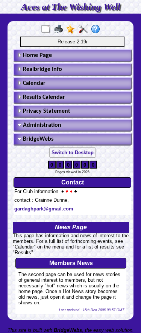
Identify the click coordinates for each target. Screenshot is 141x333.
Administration (41, 125)
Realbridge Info (41, 69)
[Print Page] (60, 29)
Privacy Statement (45, 111)
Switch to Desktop (73, 152)
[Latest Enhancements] (72, 29)
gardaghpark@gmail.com (43, 209)
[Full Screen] (47, 29)
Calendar (33, 83)
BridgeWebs (37, 139)
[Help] (97, 29)
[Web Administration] (85, 29)
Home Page (36, 55)
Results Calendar (43, 97)
